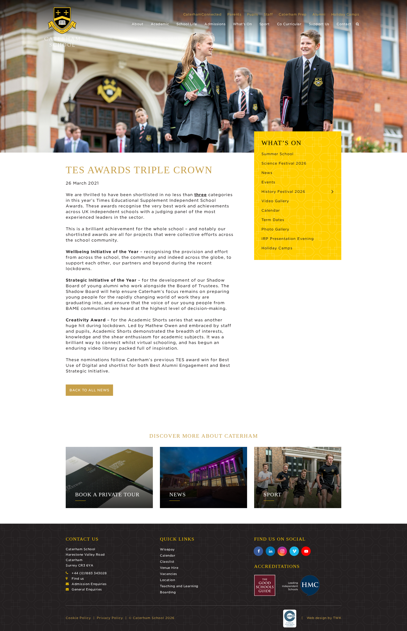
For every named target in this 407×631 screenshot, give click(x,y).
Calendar (270, 210)
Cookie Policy (78, 618)
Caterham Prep (293, 14)
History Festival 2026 (283, 192)
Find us (78, 578)
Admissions (214, 24)
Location (167, 580)
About (137, 24)
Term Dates (272, 220)
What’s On (242, 24)
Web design (317, 618)
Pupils (252, 14)
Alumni (318, 14)
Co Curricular (289, 24)
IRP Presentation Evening (287, 239)
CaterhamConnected (202, 14)
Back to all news (89, 390)
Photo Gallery (275, 229)
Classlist (167, 561)
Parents (234, 14)
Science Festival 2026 (283, 163)
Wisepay (167, 549)
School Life (186, 24)
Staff (268, 14)
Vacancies (168, 574)
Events (268, 182)
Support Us (319, 24)
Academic (160, 24)
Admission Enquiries (89, 584)
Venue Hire (169, 568)
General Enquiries (87, 589)
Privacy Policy (110, 618)
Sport (264, 24)
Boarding (168, 592)
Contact (344, 24)
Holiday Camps (345, 14)
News (267, 173)
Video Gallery (275, 201)
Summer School (277, 154)
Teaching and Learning (179, 586)
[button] (357, 24)
